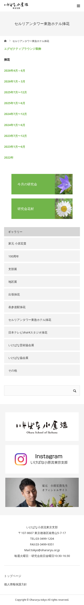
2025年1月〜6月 (14, 103)
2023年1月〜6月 (14, 147)
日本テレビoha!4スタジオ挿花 (27, 332)
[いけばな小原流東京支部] (16, 6)
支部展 (12, 269)
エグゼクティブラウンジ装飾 (22, 49)
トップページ (12, 576)
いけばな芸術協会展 (21, 345)
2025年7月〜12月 (15, 92)
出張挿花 (14, 294)
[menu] (78, 5)
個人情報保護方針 (15, 584)
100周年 (13, 256)
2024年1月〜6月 (14, 125)
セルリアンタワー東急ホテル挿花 (29, 320)
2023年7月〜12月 (15, 136)
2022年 (8, 157)
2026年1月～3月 (14, 81)
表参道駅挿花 (16, 307)
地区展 (12, 282)
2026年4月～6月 (14, 70)
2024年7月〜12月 (15, 114)
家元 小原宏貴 (17, 243)
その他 (12, 370)
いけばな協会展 (18, 358)
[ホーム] (5, 41)
